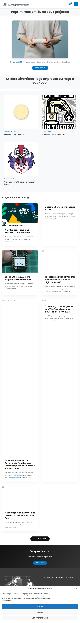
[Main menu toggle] (76, 4)
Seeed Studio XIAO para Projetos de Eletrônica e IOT (19, 278)
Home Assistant (16, 477)
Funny (44, 132)
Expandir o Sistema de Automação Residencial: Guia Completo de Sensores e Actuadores (20, 464)
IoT (20, 286)
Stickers (49, 132)
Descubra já (40, 68)
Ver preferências (40, 618)
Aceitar (40, 606)
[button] (77, 589)
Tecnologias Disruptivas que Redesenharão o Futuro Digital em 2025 (60, 279)
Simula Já (40, 563)
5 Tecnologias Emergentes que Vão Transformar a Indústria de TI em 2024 (59, 309)
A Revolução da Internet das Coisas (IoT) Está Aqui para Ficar (20, 515)
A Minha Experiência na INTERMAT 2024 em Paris (17, 231)
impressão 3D (17, 62)
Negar (40, 612)
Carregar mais (40, 538)
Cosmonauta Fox (10, 132)
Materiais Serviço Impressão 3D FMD (60, 208)
